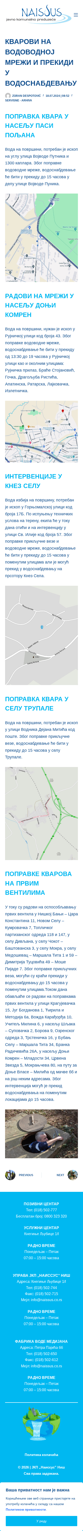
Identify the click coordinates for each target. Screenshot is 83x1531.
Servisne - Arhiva (18, 100)
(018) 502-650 (45, 1354)
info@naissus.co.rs (46, 1300)
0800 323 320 (55, 1216)
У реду (41, 1521)
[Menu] (76, 15)
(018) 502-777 (45, 1210)
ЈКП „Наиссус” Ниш (48, 1467)
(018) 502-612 (46, 1360)
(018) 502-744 (45, 1288)
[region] (41, 1506)
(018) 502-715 (46, 1294)
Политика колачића (41, 1455)
